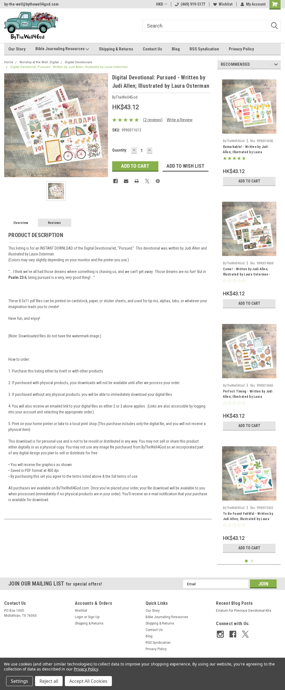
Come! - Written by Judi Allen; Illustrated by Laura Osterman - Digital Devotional (247, 272)
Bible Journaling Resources (60, 48)
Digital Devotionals (78, 62)
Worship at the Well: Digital (39, 62)
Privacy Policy (241, 49)
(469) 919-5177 (193, 4)
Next (276, 65)
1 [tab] (246, 561)
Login (79, 617)
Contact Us (152, 49)
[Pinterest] (158, 181)
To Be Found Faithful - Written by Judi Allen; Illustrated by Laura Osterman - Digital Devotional (248, 517)
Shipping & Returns (116, 49)
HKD (159, 4)
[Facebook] (115, 181)
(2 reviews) (153, 120)
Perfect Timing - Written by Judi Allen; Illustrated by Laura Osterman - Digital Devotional (247, 394)
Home (8, 62)
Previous (271, 65)
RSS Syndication (204, 49)
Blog (176, 49)
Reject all (49, 681)
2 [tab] (252, 561)
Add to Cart (249, 181)
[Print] (136, 181)
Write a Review (180, 120)
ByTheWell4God (234, 141)
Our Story (17, 49)
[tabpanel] (249, 131)
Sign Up (93, 617)
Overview (20, 223)
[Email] (126, 181)
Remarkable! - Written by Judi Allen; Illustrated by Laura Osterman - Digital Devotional (245, 150)
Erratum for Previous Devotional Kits (243, 611)
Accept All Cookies (88, 681)
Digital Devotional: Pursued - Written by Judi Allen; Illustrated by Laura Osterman (69, 67)
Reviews (54, 223)
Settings (19, 681)
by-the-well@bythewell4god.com (31, 4)
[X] (147, 181)
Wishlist (225, 4)
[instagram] (220, 634)
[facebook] (232, 634)
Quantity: (119, 150)
